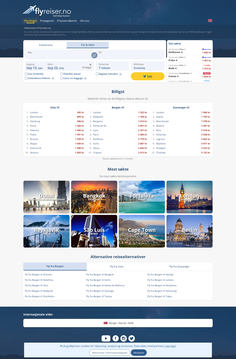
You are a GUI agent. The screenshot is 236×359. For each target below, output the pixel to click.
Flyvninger (30, 20)
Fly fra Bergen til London (160, 279)
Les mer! (171, 346)
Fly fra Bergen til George (160, 274)
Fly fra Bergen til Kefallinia (39, 279)
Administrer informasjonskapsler (109, 352)
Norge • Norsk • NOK (121, 323)
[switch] (94, 55)
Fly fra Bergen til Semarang (162, 290)
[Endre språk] (210, 20)
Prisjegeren (47, 20)
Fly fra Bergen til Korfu (98, 279)
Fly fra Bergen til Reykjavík (39, 290)
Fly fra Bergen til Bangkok (100, 274)
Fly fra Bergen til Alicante (38, 274)
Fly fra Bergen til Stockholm (39, 296)
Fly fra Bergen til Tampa (99, 296)
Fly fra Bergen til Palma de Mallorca (105, 285)
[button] (56, 66)
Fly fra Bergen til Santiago (100, 290)
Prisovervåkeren (67, 20)
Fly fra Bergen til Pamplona (161, 285)
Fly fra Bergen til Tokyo (159, 296)
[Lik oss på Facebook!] (115, 338)
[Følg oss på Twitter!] (131, 338)
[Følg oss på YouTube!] (106, 338)
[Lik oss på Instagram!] (123, 338)
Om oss (84, 20)
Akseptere (138, 352)
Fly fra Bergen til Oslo (36, 285)
